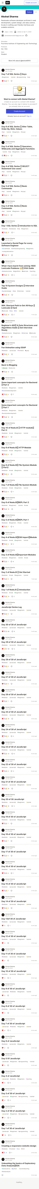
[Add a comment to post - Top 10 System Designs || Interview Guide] (12, 295)
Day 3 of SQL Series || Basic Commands (14, 187)
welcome (12, 368)
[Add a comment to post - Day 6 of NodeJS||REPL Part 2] (12, 509)
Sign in (29, 116)
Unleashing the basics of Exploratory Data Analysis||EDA (18, 1164)
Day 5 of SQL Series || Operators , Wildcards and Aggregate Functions (18, 147)
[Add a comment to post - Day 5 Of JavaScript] (8, 1065)
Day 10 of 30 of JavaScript (14, 971)
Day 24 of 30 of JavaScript (14, 729)
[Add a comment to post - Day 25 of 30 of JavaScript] (12, 718)
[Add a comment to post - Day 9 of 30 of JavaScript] (8, 995)
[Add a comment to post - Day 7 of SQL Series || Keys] (12, 81)
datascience (6, 1168)
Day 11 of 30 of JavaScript (14, 954)
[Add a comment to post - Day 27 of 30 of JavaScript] (12, 684)
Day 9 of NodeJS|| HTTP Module (16, 447)
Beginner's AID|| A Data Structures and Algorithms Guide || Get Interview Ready (19, 327)
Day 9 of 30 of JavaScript (13, 989)
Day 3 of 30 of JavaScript (13, 1093)
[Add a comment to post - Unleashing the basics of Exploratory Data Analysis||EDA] (3, 1175)
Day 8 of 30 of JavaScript (13, 1006)
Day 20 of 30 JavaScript (13, 799)
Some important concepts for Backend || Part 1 (19, 406)
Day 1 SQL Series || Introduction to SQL (19, 226)
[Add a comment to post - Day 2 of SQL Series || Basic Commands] (12, 215)
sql (28, 77)
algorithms (16, 271)
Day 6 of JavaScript (11, 1041)
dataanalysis (6, 1171)
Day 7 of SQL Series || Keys (14, 74)
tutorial (12, 77)
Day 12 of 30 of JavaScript (14, 936)
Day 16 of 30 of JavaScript (14, 866)
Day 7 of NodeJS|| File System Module (19, 485)
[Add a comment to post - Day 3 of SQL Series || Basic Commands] (12, 195)
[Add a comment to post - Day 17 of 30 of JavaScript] (12, 855)
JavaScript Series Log (12, 607)
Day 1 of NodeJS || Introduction (16, 590)
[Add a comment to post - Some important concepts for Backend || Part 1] (12, 417)
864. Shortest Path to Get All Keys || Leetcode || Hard (18, 306)
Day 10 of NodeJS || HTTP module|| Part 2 (18, 429)
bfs (15, 311)
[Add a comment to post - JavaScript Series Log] (12, 614)
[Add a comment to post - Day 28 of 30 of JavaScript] (12, 666)
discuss (4, 368)
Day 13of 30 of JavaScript (14, 919)
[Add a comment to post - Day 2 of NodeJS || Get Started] (12, 579)
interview (20, 291)
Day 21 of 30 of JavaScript (14, 782)
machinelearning (23, 1168)
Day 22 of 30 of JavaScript (14, 764)
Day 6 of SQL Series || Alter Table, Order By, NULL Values (17, 127)
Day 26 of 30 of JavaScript (14, 694)
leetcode (25, 271)
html (23, 1149)
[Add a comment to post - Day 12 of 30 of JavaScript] (8, 943)
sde (14, 291)
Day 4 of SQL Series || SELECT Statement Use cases (15, 167)
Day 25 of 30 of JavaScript (14, 712)
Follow (29, 12)
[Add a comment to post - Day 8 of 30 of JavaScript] (8, 1013)
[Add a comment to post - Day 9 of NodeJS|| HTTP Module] (12, 454)
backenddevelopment (9, 390)
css (18, 1149)
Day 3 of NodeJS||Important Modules (19, 555)
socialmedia (6, 248)
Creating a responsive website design (19, 1146)
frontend (20, 350)
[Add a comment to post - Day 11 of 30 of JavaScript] (8, 960)
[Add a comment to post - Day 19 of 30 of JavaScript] (12, 823)
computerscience (7, 251)
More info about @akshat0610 (19, 61)
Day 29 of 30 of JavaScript (14, 642)
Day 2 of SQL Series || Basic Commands (14, 207)
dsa (11, 311)
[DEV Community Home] (7, 3)
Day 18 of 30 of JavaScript (14, 834)
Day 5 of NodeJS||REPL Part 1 (15, 520)
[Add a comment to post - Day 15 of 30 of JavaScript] (12, 890)
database (12, 229)
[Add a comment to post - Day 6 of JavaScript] (8, 1048)
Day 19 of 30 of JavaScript (14, 817)
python (14, 1168)
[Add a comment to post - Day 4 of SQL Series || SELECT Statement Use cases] (12, 175)
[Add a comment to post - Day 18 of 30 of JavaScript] (12, 841)
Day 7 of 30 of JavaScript (13, 1023)
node (11, 433)
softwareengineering (18, 248)
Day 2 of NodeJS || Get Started (16, 572)
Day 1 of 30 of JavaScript (13, 1128)
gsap (27, 350)
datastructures (7, 271)
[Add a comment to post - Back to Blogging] (12, 371)
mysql (23, 132)
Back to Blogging (9, 365)
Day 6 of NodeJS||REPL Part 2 (15, 502)
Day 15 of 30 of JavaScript (14, 884)
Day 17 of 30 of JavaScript (14, 852)
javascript (12, 350)
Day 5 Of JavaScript (11, 1058)
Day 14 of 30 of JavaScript (14, 901)
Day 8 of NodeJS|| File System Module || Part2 (19, 466)
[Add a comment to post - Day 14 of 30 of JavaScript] (12, 908)
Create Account (19, 111)
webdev (5, 229)
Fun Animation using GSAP (14, 347)
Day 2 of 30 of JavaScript (13, 1111)
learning (32, 271)
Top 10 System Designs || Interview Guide (18, 287)
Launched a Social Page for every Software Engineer (17, 244)
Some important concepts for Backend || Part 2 (19, 383)
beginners (5, 77)
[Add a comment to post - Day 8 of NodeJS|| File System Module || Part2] (12, 474)
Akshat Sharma (10, 69)
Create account (31, 3)
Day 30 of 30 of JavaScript (14, 624)
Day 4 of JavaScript (11, 1076)
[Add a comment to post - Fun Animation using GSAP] (12, 354)
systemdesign (6, 291)
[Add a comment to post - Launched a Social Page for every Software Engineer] (12, 255)
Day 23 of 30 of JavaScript (14, 747)
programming (21, 77)
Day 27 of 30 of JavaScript (14, 677)
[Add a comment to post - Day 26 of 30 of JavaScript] (12, 701)
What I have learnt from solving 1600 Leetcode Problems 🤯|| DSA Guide (19, 267)
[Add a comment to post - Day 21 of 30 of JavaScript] (12, 788)
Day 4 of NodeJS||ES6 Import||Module (19, 537)
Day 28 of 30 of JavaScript (14, 659)
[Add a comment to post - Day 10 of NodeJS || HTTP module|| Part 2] (12, 437)
